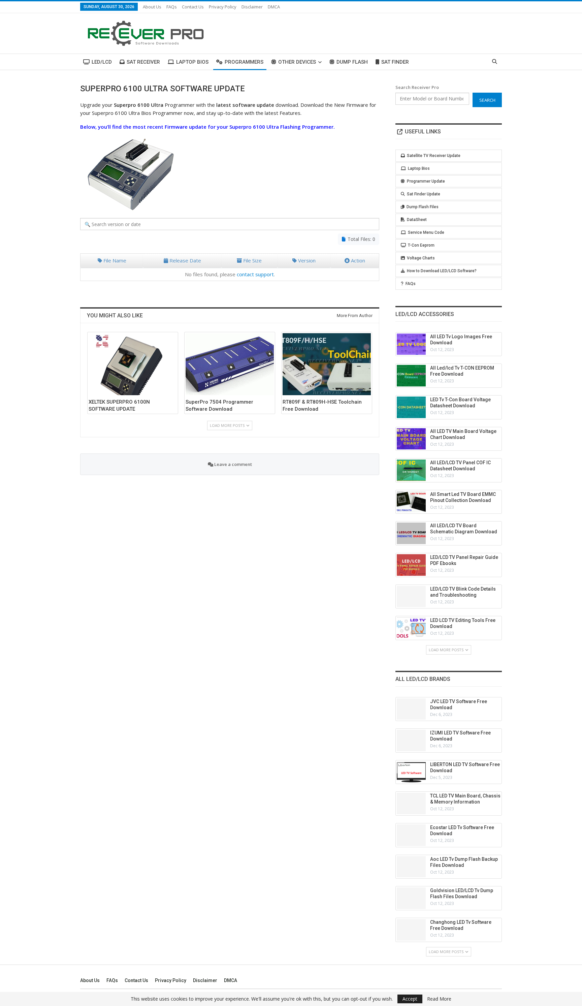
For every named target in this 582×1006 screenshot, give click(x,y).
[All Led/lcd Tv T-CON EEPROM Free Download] (411, 375)
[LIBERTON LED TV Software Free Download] (411, 772)
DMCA (274, 7)
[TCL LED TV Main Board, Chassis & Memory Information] (411, 803)
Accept (409, 999)
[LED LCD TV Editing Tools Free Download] (411, 628)
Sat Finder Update (423, 194)
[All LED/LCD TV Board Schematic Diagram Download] (411, 533)
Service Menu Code (426, 232)
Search (487, 100)
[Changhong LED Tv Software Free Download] (411, 930)
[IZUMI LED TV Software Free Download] (411, 740)
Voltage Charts (421, 258)
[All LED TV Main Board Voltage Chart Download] (411, 439)
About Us (152, 7)
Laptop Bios (192, 62)
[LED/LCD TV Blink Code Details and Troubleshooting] (411, 596)
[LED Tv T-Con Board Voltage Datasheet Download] (411, 407)
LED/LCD (102, 62)
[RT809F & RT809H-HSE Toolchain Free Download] (327, 364)
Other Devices (297, 62)
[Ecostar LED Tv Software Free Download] (411, 835)
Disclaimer (252, 7)
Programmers (244, 62)
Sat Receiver (143, 62)
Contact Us (193, 7)
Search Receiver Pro (417, 87)
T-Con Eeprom (421, 245)
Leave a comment (232, 464)
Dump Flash (352, 62)
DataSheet (417, 219)
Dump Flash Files (423, 207)
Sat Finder (395, 62)
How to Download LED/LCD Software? (442, 271)
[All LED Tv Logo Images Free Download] (411, 344)
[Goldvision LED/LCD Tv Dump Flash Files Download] (411, 898)
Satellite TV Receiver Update (433, 155)
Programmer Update (426, 181)
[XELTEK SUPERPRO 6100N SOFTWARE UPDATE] (133, 364)
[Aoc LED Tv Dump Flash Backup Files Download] (411, 867)
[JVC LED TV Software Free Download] (411, 709)
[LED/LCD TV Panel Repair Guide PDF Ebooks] (411, 565)
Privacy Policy (222, 7)
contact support (255, 274)
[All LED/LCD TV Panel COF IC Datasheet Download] (411, 470)
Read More (439, 999)
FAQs (171, 7)
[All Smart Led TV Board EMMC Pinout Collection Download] (411, 502)
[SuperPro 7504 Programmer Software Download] (230, 364)
